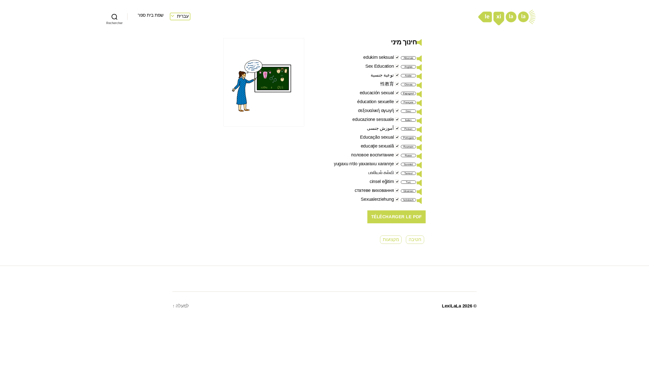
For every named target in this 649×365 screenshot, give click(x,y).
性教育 (387, 83)
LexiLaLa (451, 305)
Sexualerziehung (377, 199)
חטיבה (415, 239)
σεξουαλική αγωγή (376, 110)
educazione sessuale (373, 119)
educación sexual (377, 92)
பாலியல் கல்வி (381, 172)
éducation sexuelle (375, 101)
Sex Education (379, 66)
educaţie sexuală (377, 146)
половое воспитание (372, 154)
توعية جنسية (382, 75)
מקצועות (391, 239)
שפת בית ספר (151, 15)
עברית (183, 16)
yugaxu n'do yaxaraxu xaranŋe (364, 163)
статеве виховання (374, 190)
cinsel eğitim (382, 181)
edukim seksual (378, 57)
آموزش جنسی (380, 128)
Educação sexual (377, 137)
